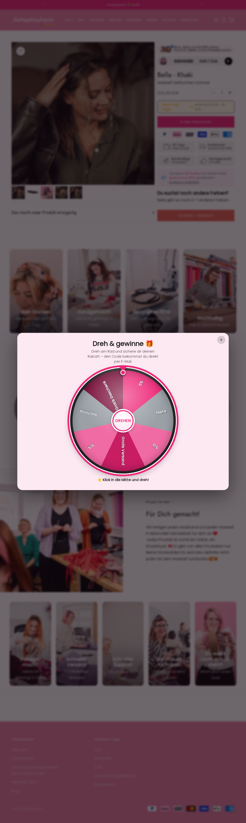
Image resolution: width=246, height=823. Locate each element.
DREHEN (123, 420)
